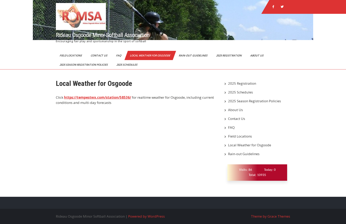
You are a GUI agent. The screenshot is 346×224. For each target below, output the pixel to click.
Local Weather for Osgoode (150, 55)
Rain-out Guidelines (193, 55)
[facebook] (273, 7)
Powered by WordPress (146, 216)
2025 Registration (229, 55)
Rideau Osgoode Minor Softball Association (103, 34)
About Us (257, 55)
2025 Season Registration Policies (84, 64)
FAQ (119, 55)
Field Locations (71, 55)
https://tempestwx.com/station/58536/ (97, 97)
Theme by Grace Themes (270, 216)
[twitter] (282, 7)
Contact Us (99, 55)
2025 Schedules (127, 64)
